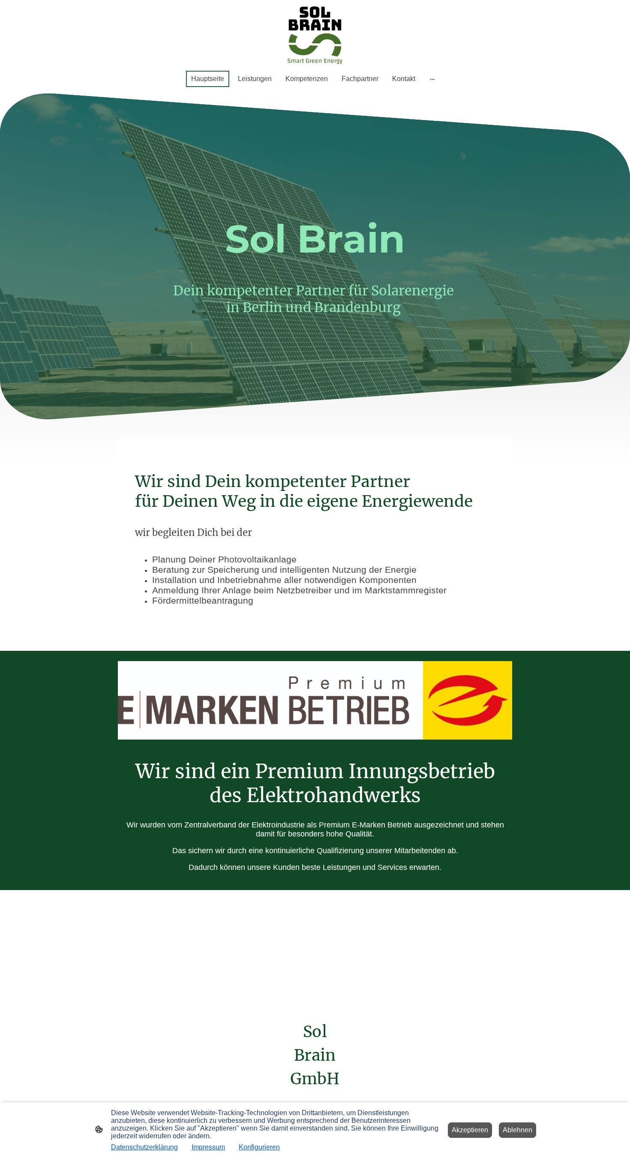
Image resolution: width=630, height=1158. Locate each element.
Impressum (208, 1147)
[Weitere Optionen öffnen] (432, 79)
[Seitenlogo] (315, 35)
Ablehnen (517, 1130)
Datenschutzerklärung (144, 1147)
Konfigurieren (259, 1147)
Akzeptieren (470, 1130)
